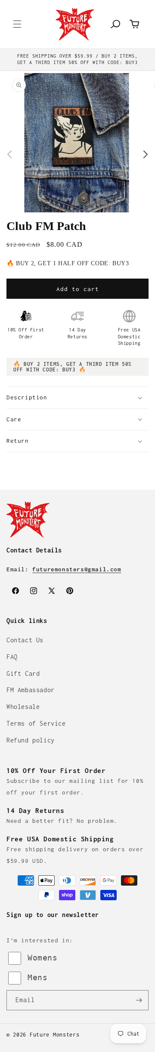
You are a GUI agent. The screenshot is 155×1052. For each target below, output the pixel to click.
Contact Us (24, 640)
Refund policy (30, 740)
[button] (17, 24)
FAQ (12, 656)
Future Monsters (55, 1034)
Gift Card (23, 673)
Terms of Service (36, 723)
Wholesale (23, 706)
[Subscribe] (138, 1000)
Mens (37, 977)
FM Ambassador (30, 689)
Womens (43, 957)
